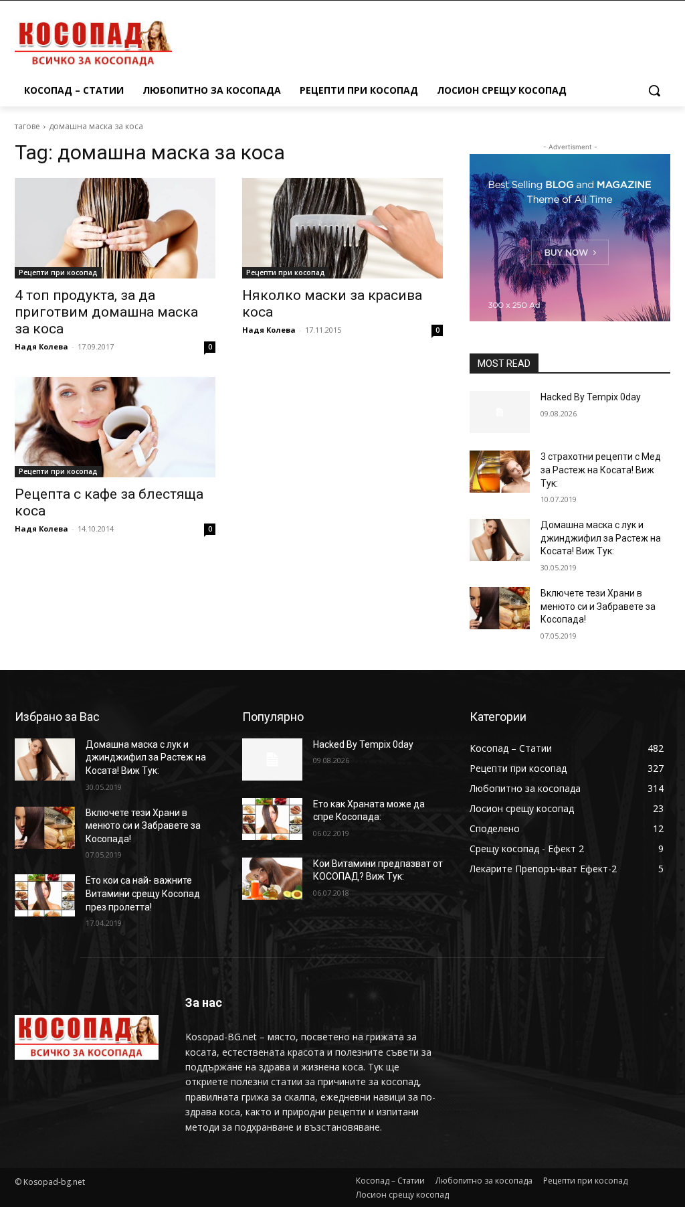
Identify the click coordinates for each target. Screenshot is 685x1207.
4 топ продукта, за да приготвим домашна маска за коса (106, 312)
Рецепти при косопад (58, 272)
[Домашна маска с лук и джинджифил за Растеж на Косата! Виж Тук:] (500, 540)
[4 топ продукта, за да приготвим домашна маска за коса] (115, 228)
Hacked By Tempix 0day (591, 397)
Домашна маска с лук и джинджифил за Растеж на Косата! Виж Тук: (601, 537)
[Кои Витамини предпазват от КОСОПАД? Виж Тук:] (272, 879)
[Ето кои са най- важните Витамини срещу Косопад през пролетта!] (45, 895)
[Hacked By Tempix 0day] (500, 412)
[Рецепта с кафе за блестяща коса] (115, 427)
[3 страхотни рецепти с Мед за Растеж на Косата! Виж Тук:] (500, 472)
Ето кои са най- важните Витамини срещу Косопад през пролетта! (143, 893)
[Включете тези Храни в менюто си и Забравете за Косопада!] (500, 608)
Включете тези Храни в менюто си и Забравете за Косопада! (598, 606)
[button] (654, 90)
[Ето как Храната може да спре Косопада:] (272, 819)
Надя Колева (41, 346)
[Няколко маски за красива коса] (342, 228)
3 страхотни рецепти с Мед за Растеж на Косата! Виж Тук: (601, 469)
